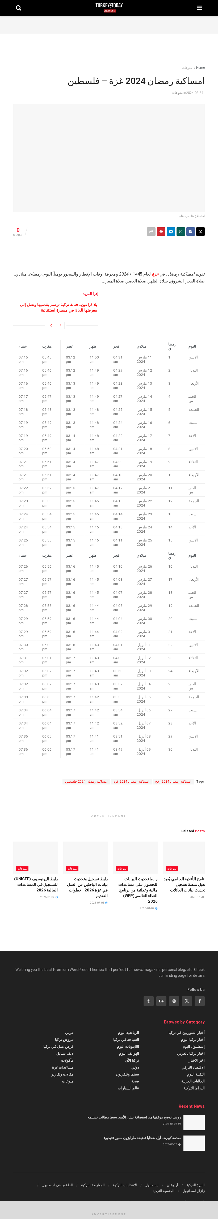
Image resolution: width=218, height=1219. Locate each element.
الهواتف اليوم (129, 1053)
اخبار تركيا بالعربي (191, 1053)
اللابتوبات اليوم (128, 1046)
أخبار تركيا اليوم (193, 1039)
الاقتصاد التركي (193, 1067)
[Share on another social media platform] (151, 231)
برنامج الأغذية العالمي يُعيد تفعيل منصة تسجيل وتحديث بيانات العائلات (185, 885)
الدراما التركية (194, 1088)
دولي (135, 1067)
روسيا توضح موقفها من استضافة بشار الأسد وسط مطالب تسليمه (134, 1117)
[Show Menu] (199, 8)
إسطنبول (151, 1185)
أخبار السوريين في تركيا (187, 1032)
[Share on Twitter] (200, 231)
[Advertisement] (109, 24)
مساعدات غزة (63, 1067)
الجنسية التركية (163, 1191)
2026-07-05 (97, 902)
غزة (155, 274)
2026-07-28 (197, 897)
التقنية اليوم (196, 1074)
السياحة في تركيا (126, 1039)
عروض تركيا (64, 1039)
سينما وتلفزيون (127, 1074)
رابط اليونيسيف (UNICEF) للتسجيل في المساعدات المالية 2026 (36, 885)
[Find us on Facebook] (200, 1001)
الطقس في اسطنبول (57, 1185)
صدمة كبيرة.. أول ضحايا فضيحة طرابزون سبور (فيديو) (142, 1138)
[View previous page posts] (61, 325)
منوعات (187, 68)
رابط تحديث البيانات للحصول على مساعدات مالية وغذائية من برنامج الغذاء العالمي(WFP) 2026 (137, 890)
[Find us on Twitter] (187, 1001)
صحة (135, 1081)
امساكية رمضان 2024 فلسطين (86, 781)
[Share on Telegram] (171, 231)
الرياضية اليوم (128, 1032)
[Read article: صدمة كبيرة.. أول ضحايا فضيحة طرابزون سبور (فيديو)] (194, 1143)
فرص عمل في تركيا (58, 1046)
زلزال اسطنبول (194, 1191)
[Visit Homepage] (109, 8)
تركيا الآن (132, 1060)
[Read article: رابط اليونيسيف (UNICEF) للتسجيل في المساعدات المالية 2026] (35, 858)
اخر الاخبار (197, 1060)
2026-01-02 (147, 908)
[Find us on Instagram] (174, 1001)
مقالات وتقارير (62, 1074)
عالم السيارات (128, 1088)
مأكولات (67, 1060)
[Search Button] (18, 8)
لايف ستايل (65, 1053)
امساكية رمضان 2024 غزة (131, 781)
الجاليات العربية (193, 1081)
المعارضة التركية (93, 1185)
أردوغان (172, 1185)
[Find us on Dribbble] (149, 1001)
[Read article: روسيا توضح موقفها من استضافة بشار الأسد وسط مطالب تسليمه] (194, 1122)
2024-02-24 (194, 93)
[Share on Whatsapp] (181, 231)
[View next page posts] (51, 325)
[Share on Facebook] (190, 231)
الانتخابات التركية (125, 1185)
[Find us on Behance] (161, 1001)
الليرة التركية (195, 1185)
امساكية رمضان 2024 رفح (173, 781)
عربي (69, 1032)
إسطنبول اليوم (194, 1046)
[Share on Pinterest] (161, 231)
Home (200, 68)
